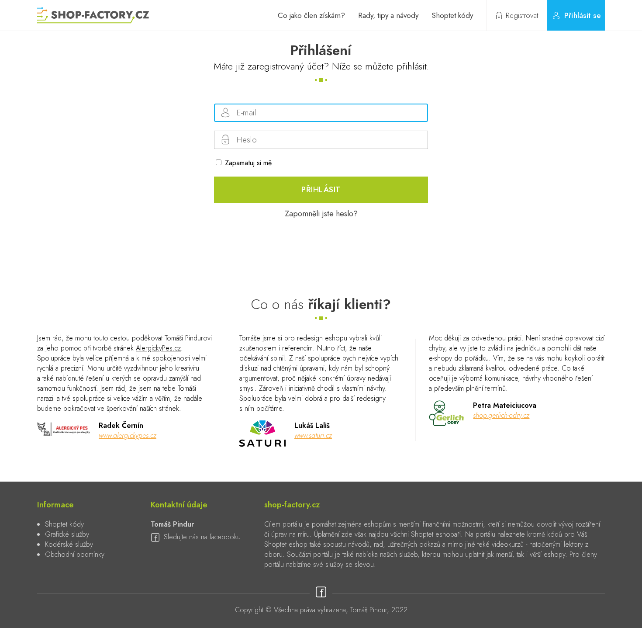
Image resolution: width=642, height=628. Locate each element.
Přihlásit (321, 189)
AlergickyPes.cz (158, 348)
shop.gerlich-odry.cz (501, 415)
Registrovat (522, 15)
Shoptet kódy (452, 15)
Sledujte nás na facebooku (202, 537)
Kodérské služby (69, 544)
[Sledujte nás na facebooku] (321, 592)
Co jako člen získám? (311, 15)
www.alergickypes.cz (127, 435)
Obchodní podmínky (74, 554)
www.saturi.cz (313, 435)
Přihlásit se (582, 15)
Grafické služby (67, 534)
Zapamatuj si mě (248, 163)
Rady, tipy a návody (388, 15)
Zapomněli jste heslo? (321, 213)
